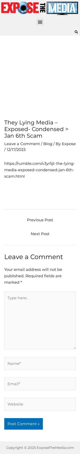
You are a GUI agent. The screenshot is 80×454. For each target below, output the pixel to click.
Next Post (40, 233)
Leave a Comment (22, 143)
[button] (40, 21)
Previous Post (40, 219)
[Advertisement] (40, 77)
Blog (47, 143)
